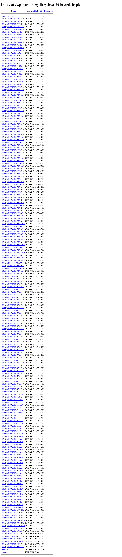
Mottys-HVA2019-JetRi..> (12, 53)
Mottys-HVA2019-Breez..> (12, 505)
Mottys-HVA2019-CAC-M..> (13, 510)
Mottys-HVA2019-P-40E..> (12, 66)
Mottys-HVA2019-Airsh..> (12, 436)
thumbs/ (5, 549)
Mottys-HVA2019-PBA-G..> (13, 121)
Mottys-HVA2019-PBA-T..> (13, 197)
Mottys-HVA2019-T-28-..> (12, 394)
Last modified (32, 11)
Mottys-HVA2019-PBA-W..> (13, 213)
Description (48, 11)
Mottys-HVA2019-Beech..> (12, 478)
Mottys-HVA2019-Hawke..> (13, 29)
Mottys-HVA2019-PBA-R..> (13, 150)
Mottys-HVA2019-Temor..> (12, 400)
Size (41, 11)
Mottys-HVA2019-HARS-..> (13, 19)
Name (13, 11)
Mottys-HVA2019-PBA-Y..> (13, 266)
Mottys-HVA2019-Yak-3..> (12, 418)
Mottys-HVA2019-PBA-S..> (13, 176)
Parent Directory (8, 16)
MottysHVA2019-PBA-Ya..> (13, 263)
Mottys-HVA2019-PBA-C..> (13, 87)
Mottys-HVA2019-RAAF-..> (13, 276)
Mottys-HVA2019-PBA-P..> (13, 132)
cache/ (4, 552)
